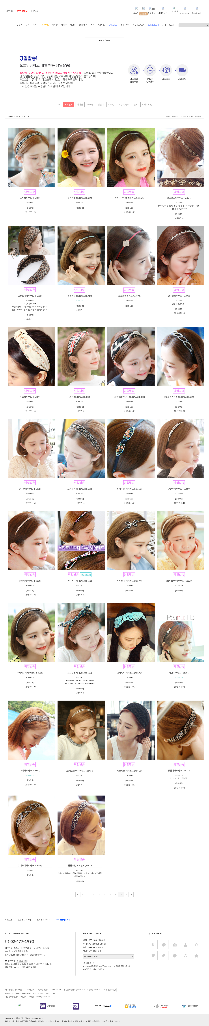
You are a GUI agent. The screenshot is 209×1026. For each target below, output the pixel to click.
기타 (164, 25)
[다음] (126, 894)
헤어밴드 (69, 104)
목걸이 (73, 25)
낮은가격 (190, 116)
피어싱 (35, 25)
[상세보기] (35, 186)
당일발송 (34, 11)
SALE (171, 25)
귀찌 (27, 25)
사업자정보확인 (110, 990)
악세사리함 (124, 25)
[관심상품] (31, 186)
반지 (92, 25)
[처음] (77, 894)
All (59, 104)
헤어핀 (55, 25)
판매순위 (175, 116)
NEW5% (10, 11)
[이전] (82, 894)
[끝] (131, 894)
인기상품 (182, 116)
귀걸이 (19, 25)
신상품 (168, 116)
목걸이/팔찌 (124, 104)
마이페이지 (163, 13)
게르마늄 (101, 25)
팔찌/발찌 (83, 25)
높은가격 (198, 116)
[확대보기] (27, 186)
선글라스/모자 (138, 25)
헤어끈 (64, 25)
